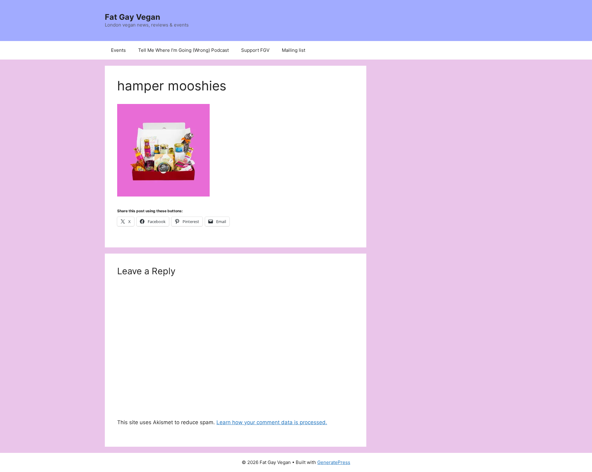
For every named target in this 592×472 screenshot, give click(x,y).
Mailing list (293, 50)
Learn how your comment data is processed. (271, 422)
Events (118, 50)
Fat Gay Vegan (132, 17)
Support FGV (255, 50)
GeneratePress (333, 462)
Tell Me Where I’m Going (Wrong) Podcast (183, 50)
